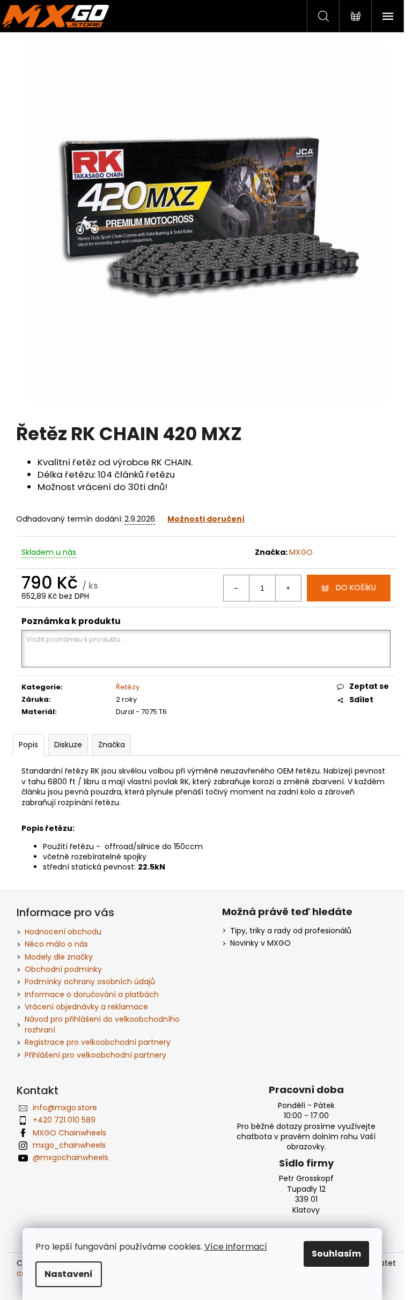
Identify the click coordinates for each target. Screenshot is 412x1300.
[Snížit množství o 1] (236, 588)
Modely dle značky (59, 957)
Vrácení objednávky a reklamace (86, 1006)
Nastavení (69, 1274)
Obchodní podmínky (63, 969)
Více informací (235, 1246)
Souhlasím (336, 1253)
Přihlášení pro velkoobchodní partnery (95, 1055)
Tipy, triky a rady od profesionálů (290, 931)
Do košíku (356, 587)
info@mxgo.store (65, 1107)
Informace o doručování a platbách (92, 994)
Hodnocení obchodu (63, 931)
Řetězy (127, 687)
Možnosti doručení (206, 519)
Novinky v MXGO (260, 943)
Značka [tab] (111, 744)
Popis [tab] (28, 744)
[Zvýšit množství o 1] (288, 588)
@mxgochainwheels (70, 1157)
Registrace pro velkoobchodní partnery (98, 1042)
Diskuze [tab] (68, 744)
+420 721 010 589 (64, 1120)
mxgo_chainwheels (69, 1145)
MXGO (301, 552)
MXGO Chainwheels (69, 1132)
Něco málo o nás (56, 944)
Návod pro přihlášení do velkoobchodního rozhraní (102, 1024)
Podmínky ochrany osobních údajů (90, 981)
